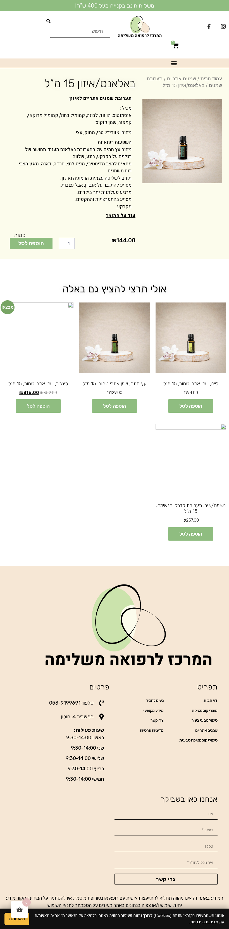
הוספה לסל (31, 243)
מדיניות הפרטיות (203, 922)
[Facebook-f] (208, 26)
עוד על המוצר (120, 215)
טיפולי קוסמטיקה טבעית (198, 740)
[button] (174, 63)
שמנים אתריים (181, 78)
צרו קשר (157, 720)
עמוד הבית (211, 78)
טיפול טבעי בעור (205, 720)
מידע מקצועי (153, 710)
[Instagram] (223, 26)
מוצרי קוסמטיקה (205, 710)
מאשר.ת (17, 919)
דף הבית (211, 700)
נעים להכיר (155, 700)
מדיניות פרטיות (152, 730)
